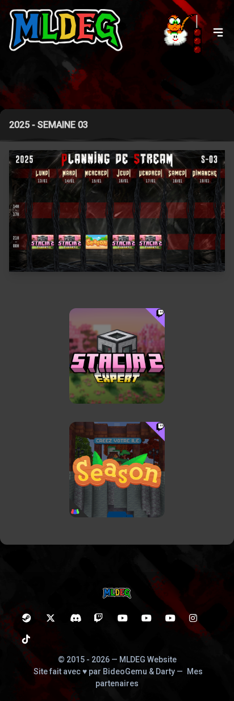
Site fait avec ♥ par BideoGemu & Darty (104, 671)
